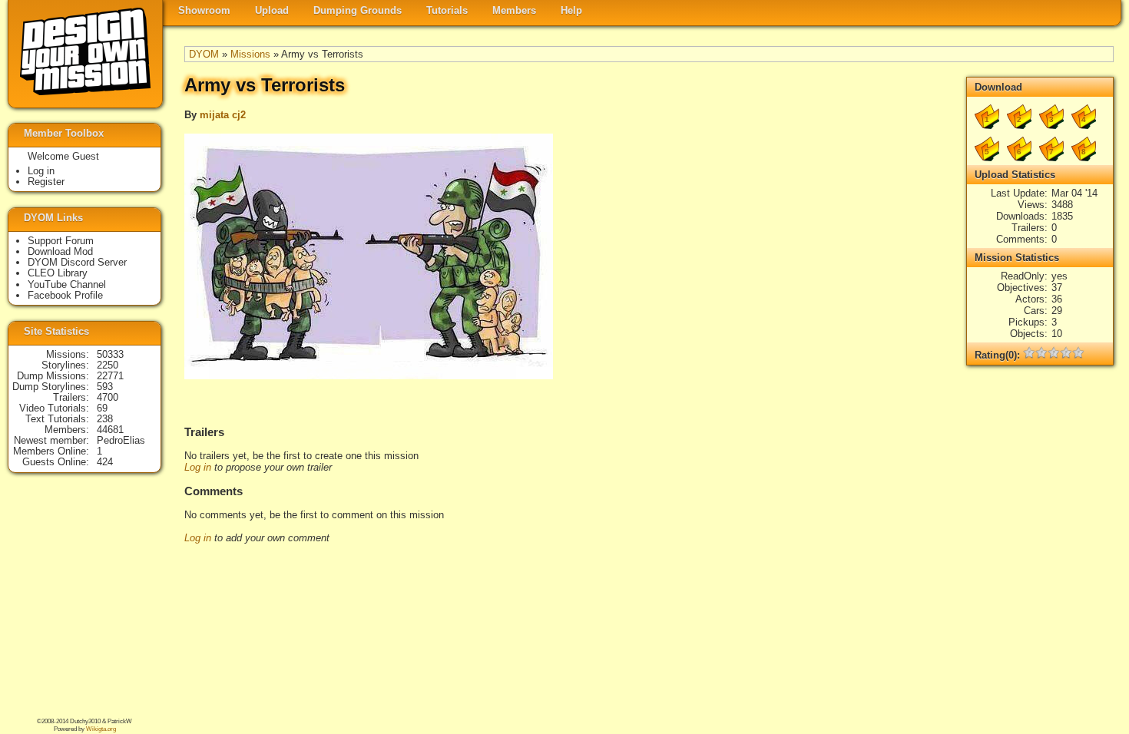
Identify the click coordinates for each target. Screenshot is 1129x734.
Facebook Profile (65, 295)
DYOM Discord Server (77, 262)
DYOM (204, 54)
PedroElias (121, 440)
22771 (110, 376)
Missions (250, 54)
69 (102, 408)
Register (46, 181)
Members (514, 10)
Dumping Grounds (357, 10)
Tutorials (447, 10)
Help (571, 10)
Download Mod (60, 251)
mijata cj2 (223, 115)
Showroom (204, 10)
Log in (197, 467)
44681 (110, 429)
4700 (107, 397)
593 (105, 386)
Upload (272, 10)
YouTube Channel (67, 284)
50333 (110, 354)
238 (105, 419)
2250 (107, 365)
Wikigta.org (101, 729)
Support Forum (61, 240)
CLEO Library (58, 273)
